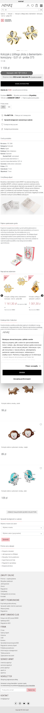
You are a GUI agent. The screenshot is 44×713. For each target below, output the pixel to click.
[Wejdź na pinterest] (28, 703)
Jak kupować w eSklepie (10, 554)
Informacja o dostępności (9, 650)
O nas (2, 630)
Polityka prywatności (7, 648)
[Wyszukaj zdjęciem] (7, 20)
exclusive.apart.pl (6, 665)
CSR (2, 638)
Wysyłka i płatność (7, 581)
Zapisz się (31, 690)
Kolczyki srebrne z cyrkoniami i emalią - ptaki (14, 491)
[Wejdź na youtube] (24, 703)
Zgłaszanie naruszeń (7, 655)
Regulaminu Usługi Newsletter (26, 685)
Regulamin (4, 589)
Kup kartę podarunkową (8, 603)
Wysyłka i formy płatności (10, 557)
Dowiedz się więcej (36, 77)
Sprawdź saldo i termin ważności (11, 606)
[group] (16, 295)
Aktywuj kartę (5, 608)
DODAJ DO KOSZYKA (22, 84)
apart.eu (3, 673)
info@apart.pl (5, 699)
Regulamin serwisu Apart (9, 645)
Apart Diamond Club (8, 560)
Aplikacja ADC (5, 620)
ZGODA (22, 372)
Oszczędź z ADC (17, 73)
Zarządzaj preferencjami (22, 379)
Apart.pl (3, 14)
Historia (3, 635)
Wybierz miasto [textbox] (8, 527)
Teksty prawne (5, 653)
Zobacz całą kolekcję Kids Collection (22, 512)
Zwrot (3, 586)
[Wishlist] (32, 5)
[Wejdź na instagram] (19, 703)
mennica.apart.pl (6, 662)
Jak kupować (5, 584)
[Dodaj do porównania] (2, 129)
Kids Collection (11, 151)
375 (3, 107)
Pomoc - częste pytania (8, 579)
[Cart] (37, 5)
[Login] (28, 5)
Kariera (3, 640)
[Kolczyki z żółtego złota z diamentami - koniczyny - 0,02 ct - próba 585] (15, 285)
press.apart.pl (5, 668)
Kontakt (3, 596)
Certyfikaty (4, 591)
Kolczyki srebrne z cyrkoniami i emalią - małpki (14, 447)
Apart (7, 148)
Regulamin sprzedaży (9, 563)
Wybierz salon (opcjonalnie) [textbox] (12, 533)
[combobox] (22, 528)
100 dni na (10, 98)
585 (9, 107)
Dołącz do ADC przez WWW (9, 618)
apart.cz (3, 670)
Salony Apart (5, 633)
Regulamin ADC (6, 623)
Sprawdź (5, 539)
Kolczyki (10, 14)
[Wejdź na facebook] (15, 703)
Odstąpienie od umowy (8, 594)
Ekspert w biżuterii (8, 551)
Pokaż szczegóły (32, 366)
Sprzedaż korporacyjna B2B (10, 643)
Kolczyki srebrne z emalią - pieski (10, 403)
